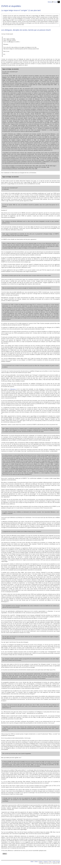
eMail (31, 861)
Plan (50, 861)
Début (36, 861)
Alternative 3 (13, 389)
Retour (41, 861)
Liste (54, 861)
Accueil (55, 2)
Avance (46, 861)
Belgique (50, 2)
